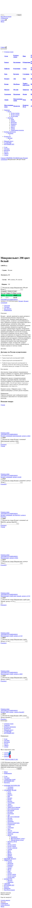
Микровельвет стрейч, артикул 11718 (11, 636)
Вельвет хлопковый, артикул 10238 (11, 477)
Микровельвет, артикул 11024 (9, 558)
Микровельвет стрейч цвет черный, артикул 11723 (15, 596)
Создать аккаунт (5, 900)
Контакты (7, 742)
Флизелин (10, 788)
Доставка (6, 740)
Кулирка (10, 866)
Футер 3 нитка (12, 846)
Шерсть (10, 854)
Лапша (13, 128)
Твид (24, 78)
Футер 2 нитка (12, 844)
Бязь (5, 74)
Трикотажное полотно (17, 130)
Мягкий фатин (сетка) (17, 840)
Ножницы (10, 882)
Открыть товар (5, 432)
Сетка (24, 68)
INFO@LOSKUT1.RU (11, 759)
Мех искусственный (13, 816)
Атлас (6, 56)
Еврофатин (14, 837)
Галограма (7, 94)
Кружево (16, 74)
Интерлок (14, 122)
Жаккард (10, 805)
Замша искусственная (14, 807)
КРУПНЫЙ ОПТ (9, 733)
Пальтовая (16, 94)
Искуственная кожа (13, 809)
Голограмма (11, 802)
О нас (5, 739)
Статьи (6, 746)
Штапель (10, 857)
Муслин (15, 89)
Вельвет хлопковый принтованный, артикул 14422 (15, 436)
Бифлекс (7, 68)
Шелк (9, 851)
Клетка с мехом (16, 56)
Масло (13, 127)
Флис (24, 99)
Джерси (13, 125)
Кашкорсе (14, 124)
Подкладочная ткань (13, 823)
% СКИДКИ (7, 731)
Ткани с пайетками (26, 84)
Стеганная (26, 74)
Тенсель (10, 830)
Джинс (6, 99)
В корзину (3, 291)
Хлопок (10, 849)
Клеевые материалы (10, 727)
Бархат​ (6, 62)
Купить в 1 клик (12, 291)
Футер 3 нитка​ (15, 114)
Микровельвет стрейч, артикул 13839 (11, 674)
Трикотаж (26, 89)
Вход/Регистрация (9, 890)
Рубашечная (26, 62)
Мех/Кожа (16, 84)
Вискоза (6, 89)
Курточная (16, 68)
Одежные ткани (8, 723)
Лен (14, 78)
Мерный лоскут (8, 730)
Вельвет (6, 78)
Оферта (6, 745)
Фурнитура (7, 728)
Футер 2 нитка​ (15, 113)
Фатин (9, 835)
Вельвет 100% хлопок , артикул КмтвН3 (12, 712)
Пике (24, 56)
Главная (3, 158)
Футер (9, 111)
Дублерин (10, 133)
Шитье (9, 852)
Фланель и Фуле (12, 841)
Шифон (10, 855)
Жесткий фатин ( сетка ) (18, 838)
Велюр (6, 84)
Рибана (13, 121)
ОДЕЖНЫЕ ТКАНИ (12, 158)
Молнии (10, 138)
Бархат (9, 793)
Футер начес (14, 116)
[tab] (17, 305)
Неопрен (10, 819)
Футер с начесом (12, 848)
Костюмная (16, 62)
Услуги (6, 743)
